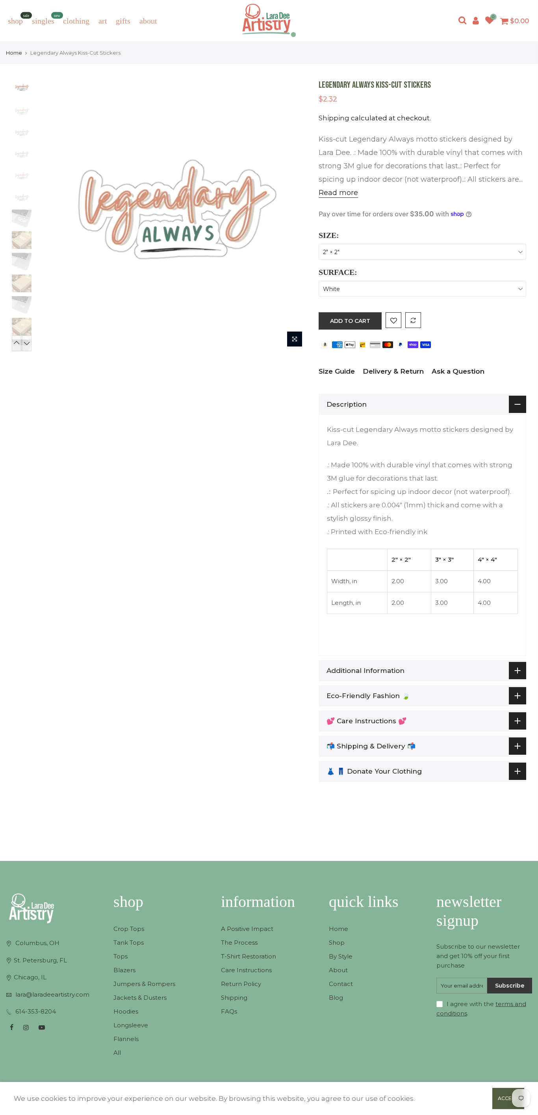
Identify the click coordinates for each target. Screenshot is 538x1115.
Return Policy (241, 984)
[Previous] (49, 215)
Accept (508, 1098)
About (338, 970)
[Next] (293, 215)
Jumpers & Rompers (144, 984)
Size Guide (337, 371)
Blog (336, 997)
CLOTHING (76, 21)
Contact (341, 984)
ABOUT (148, 21)
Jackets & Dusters (140, 997)
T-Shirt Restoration (248, 956)
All (117, 1052)
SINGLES (46, 19)
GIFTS (123, 21)
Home (14, 53)
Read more (338, 192)
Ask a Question (458, 371)
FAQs (229, 1011)
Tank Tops (128, 942)
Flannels (126, 1039)
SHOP (18, 19)
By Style (340, 956)
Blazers (124, 970)
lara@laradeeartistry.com (52, 994)
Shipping (334, 118)
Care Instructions (246, 970)
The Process (239, 942)
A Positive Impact (247, 929)
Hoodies (125, 1011)
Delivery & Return (393, 371)
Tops (120, 956)
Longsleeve (130, 1025)
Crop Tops (128, 929)
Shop (337, 942)
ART (102, 21)
